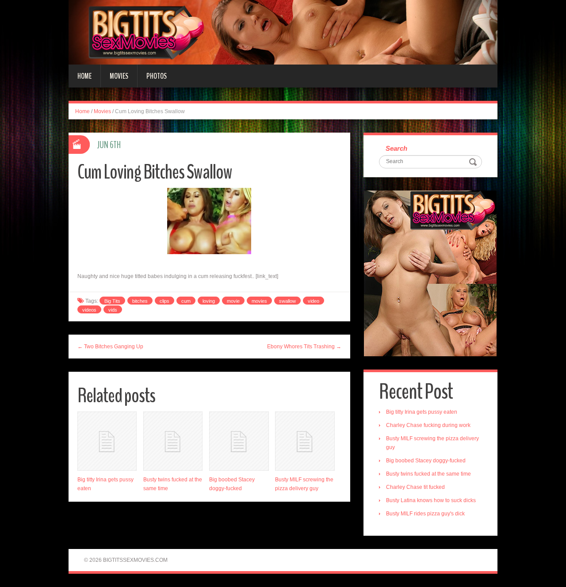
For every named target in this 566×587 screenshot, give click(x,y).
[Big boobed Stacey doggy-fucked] (238, 441)
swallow (287, 301)
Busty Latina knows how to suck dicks (431, 500)
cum (186, 301)
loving (209, 301)
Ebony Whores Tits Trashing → (304, 346)
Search (396, 148)
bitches (140, 301)
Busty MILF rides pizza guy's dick (425, 514)
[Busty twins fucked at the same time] (173, 441)
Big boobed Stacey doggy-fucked (426, 460)
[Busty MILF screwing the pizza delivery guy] (304, 441)
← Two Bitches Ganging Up (110, 346)
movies (259, 301)
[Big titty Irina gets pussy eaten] (107, 441)
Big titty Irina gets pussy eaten (421, 412)
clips (164, 301)
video (313, 301)
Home (84, 76)
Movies (119, 76)
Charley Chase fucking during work (428, 425)
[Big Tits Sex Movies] (283, 32)
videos (89, 310)
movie (233, 301)
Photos (156, 76)
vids (112, 310)
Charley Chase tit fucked (415, 487)
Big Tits (112, 301)
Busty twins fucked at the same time (428, 474)
